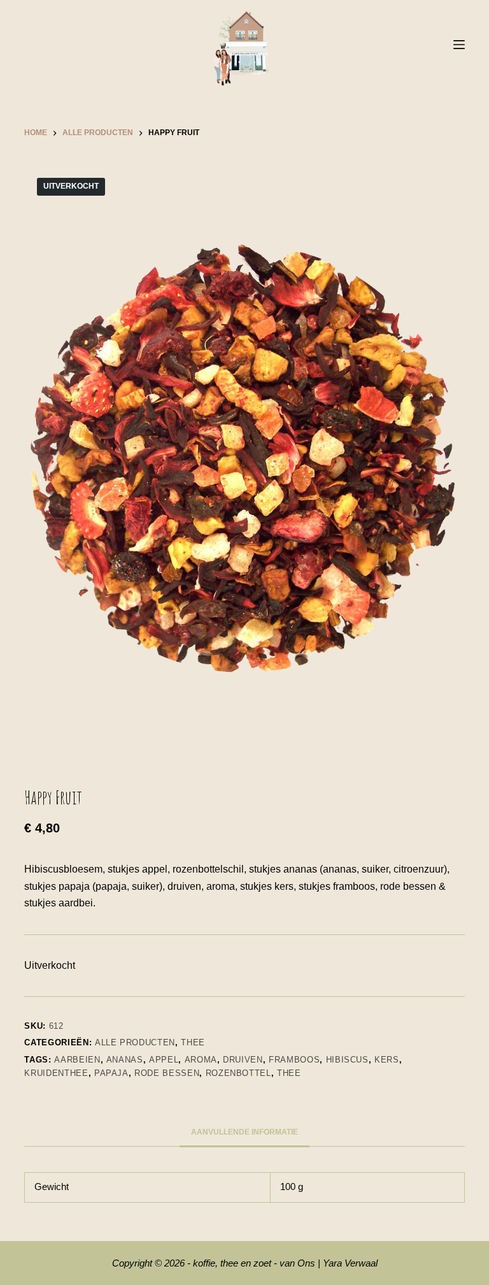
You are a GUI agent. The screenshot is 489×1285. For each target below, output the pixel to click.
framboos (294, 1059)
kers (386, 1059)
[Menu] (459, 44)
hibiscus (347, 1059)
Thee (193, 1042)
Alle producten (135, 1042)
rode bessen (166, 1073)
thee (289, 1073)
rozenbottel (238, 1073)
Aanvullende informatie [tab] (244, 1132)
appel (163, 1059)
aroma (201, 1059)
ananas (124, 1059)
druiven (243, 1059)
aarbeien (77, 1059)
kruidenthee (56, 1073)
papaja (111, 1073)
